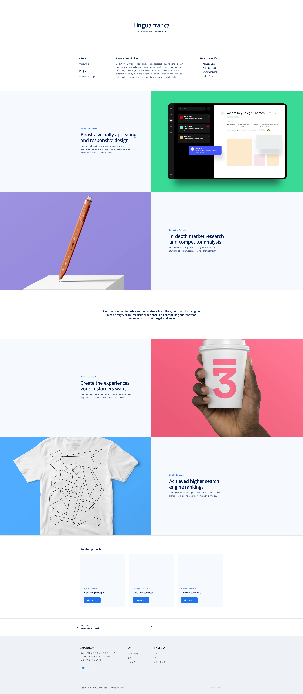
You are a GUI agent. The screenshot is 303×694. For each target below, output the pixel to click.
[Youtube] (83, 668)
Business (88, 589)
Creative (96, 589)
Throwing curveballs (191, 592)
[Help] (91, 668)
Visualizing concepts (94, 592)
